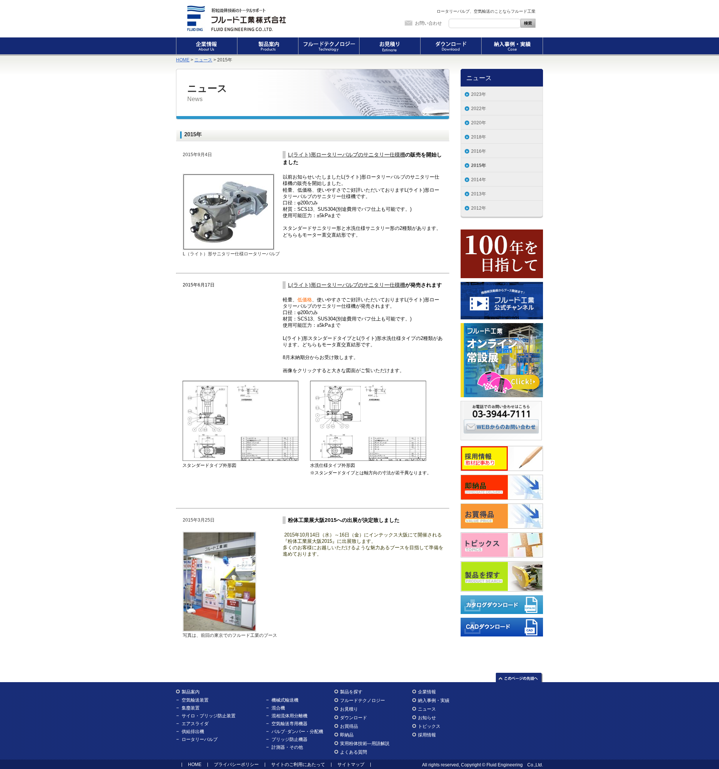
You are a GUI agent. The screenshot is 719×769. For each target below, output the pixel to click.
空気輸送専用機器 (289, 723)
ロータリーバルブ (200, 739)
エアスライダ (195, 723)
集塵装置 (191, 708)
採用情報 (427, 735)
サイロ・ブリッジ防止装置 (209, 715)
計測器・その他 (287, 747)
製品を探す (351, 691)
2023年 (478, 94)
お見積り (389, 46)
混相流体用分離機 (289, 715)
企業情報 (206, 46)
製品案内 (267, 46)
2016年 (478, 151)
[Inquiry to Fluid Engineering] (501, 426)
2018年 (478, 137)
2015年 (478, 165)
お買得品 (349, 726)
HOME (182, 60)
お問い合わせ (428, 23)
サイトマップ (350, 764)
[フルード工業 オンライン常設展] (502, 326)
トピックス (429, 726)
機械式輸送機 (284, 700)
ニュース (203, 60)
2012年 (478, 208)
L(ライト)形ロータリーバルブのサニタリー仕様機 (346, 155)
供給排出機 (193, 731)
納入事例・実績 (512, 46)
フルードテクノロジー (328, 46)
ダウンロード (450, 46)
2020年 (478, 122)
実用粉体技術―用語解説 (364, 743)
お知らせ (427, 717)
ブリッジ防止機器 (289, 739)
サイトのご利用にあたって (298, 764)
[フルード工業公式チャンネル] (502, 285)
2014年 (478, 179)
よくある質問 (353, 752)
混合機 (278, 708)
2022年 (478, 108)
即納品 (347, 735)
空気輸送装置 (195, 700)
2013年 (478, 194)
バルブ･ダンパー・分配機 (297, 731)
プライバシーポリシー (236, 764)
